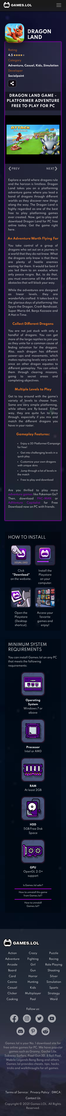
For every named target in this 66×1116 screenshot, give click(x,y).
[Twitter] (39, 1019)
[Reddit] (45, 1032)
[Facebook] (14, 1019)
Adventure (12, 959)
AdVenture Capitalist (24, 502)
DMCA (56, 1092)
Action (12, 953)
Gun (33, 970)
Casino (12, 981)
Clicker (12, 993)
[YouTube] (52, 1019)
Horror (32, 976)
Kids (33, 987)
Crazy (33, 953)
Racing (53, 959)
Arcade (12, 964)
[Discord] (20, 1032)
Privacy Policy (39, 1092)
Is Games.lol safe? (33, 885)
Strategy (54, 993)
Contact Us (33, 1098)
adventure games (20, 494)
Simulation (53, 981)
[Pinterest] (33, 1032)
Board (12, 970)
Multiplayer (33, 993)
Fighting (33, 959)
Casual (12, 987)
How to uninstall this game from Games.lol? (33, 894)
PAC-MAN (44, 498)
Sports (53, 987)
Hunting (33, 981)
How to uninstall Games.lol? (33, 904)
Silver (54, 976)
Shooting (54, 970)
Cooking (12, 999)
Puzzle (53, 953)
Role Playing (53, 964)
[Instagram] (27, 1019)
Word (54, 999)
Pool (33, 999)
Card (12, 976)
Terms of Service (16, 1092)
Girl (33, 964)
